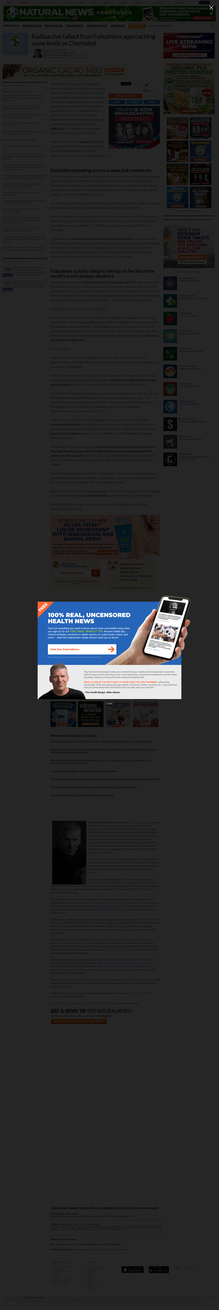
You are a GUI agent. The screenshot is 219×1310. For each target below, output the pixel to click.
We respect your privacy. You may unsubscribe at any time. (74, 657)
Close (109, 704)
